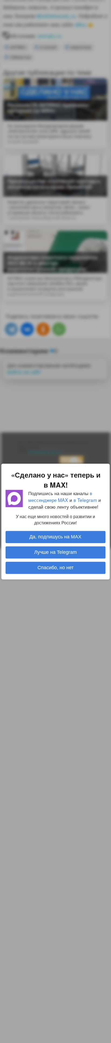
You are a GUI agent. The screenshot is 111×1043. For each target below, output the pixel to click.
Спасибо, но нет (55, 567)
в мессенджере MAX (60, 496)
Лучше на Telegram (55, 552)
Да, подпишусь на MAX (55, 536)
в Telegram (85, 499)
